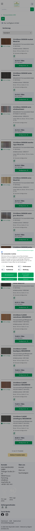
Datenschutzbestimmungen (25, 250)
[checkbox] (20, 266)
